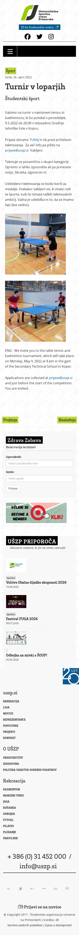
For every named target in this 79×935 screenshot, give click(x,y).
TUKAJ (34, 140)
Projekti (9, 731)
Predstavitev (13, 757)
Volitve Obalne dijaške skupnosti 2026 (36, 582)
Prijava (13, 488)
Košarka (9, 807)
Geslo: (10, 472)
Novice (8, 713)
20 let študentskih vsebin (37, 27)
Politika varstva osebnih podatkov (30, 769)
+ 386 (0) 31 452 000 (36, 856)
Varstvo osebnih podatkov (24, 925)
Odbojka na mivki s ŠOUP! (26, 655)
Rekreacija (11, 701)
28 (57, 920)
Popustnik (10, 725)
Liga (6, 707)
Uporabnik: (14, 457)
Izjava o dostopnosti (58, 925)
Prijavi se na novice (42, 906)
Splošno (11, 577)
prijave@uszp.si (17, 150)
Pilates (8, 826)
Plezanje (9, 832)
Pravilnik (10, 838)
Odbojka (9, 813)
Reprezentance (14, 719)
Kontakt (9, 737)
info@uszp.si (38, 866)
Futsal (8, 819)
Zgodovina (11, 763)
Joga (6, 801)
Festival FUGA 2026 (22, 618)
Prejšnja (10, 419)
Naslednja (67, 419)
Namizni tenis (13, 795)
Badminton (11, 789)
